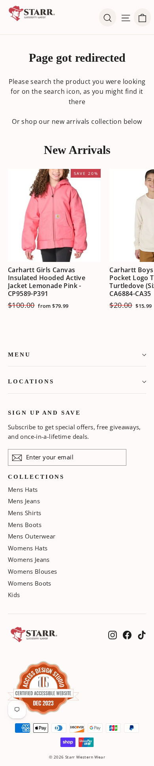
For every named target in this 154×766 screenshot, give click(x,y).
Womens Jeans (29, 559)
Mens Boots (24, 525)
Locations (31, 381)
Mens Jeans (24, 501)
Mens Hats (23, 489)
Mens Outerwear (32, 536)
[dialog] (142, 17)
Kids (14, 595)
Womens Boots (29, 583)
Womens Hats (27, 548)
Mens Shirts (24, 513)
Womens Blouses (32, 571)
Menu (19, 354)
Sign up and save (44, 413)
